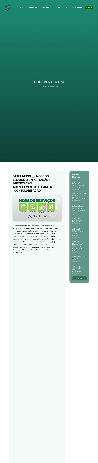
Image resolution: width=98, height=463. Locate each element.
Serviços (45, 7)
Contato (57, 7)
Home (22, 7)
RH (66, 7)
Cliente (89, 7)
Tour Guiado (77, 7)
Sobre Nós (33, 7)
